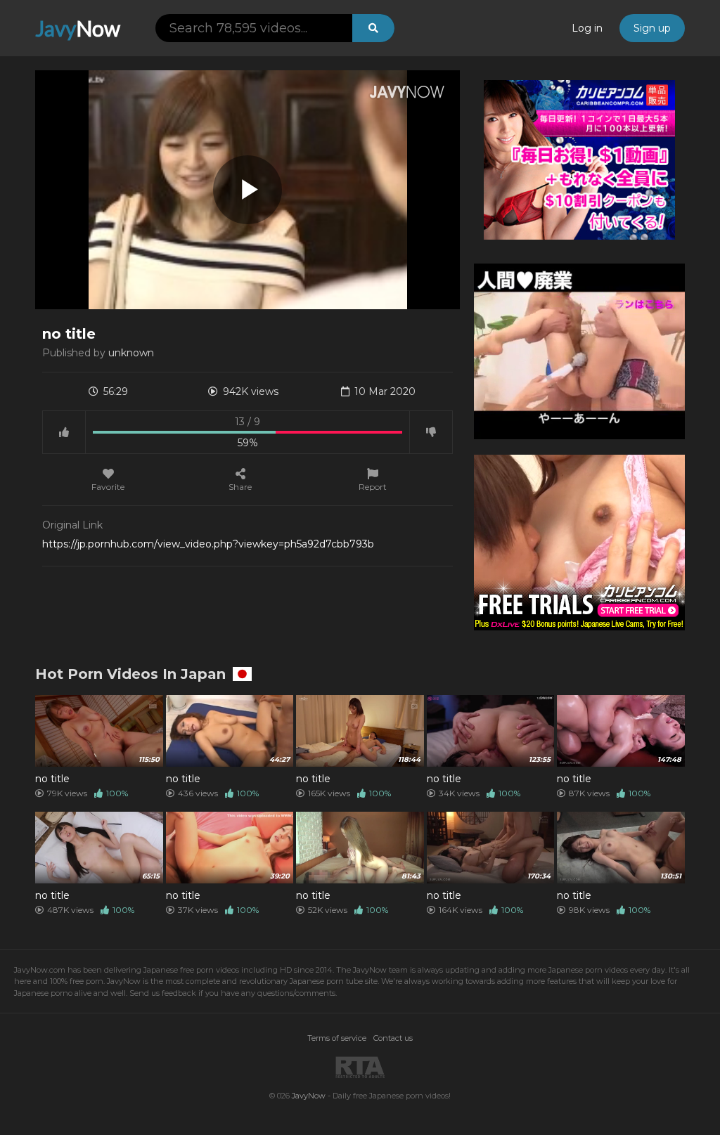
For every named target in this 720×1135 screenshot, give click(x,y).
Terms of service (336, 1038)
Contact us (393, 1038)
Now (77, 28)
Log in (587, 28)
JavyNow (309, 1096)
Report (373, 486)
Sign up (652, 28)
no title (52, 779)
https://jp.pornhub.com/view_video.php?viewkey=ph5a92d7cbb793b (208, 544)
